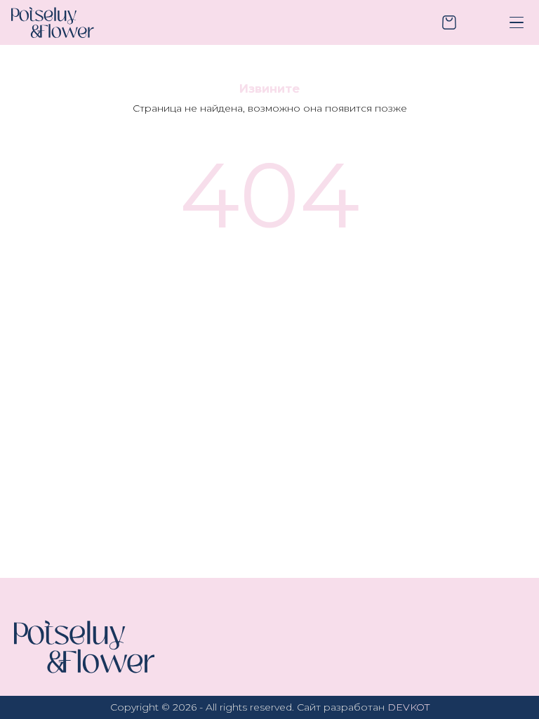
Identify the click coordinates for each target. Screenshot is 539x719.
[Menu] (516, 22)
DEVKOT (408, 707)
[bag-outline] (449, 22)
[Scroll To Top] (506, 686)
